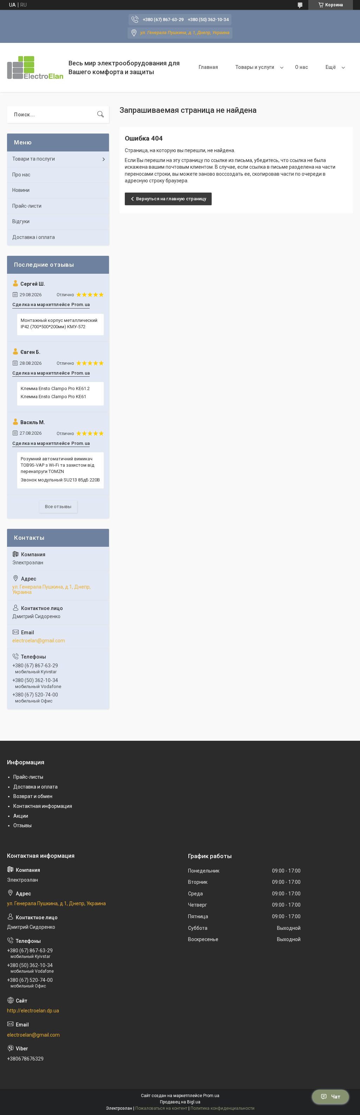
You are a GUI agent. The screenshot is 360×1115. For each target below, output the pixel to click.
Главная (208, 67)
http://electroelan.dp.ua (33, 1010)
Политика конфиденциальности (223, 1108)
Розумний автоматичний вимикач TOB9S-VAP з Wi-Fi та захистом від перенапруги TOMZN (57, 465)
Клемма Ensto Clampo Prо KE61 (53, 396)
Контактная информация (42, 806)
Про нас (21, 174)
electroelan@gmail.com (38, 640)
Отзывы (22, 825)
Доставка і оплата (33, 237)
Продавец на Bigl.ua (180, 1102)
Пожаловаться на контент (161, 1108)
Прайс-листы (28, 777)
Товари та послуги (33, 159)
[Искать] (100, 114)
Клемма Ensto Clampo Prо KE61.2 (55, 388)
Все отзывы (58, 506)
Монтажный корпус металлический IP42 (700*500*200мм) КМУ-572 (59, 323)
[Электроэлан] (35, 67)
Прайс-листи (26, 206)
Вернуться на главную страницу (171, 198)
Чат (335, 1097)
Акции (20, 816)
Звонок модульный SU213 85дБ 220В (60, 479)
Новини (21, 190)
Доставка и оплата (35, 787)
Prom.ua (211, 1095)
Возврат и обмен (32, 796)
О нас (301, 67)
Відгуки (21, 221)
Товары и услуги (255, 67)
